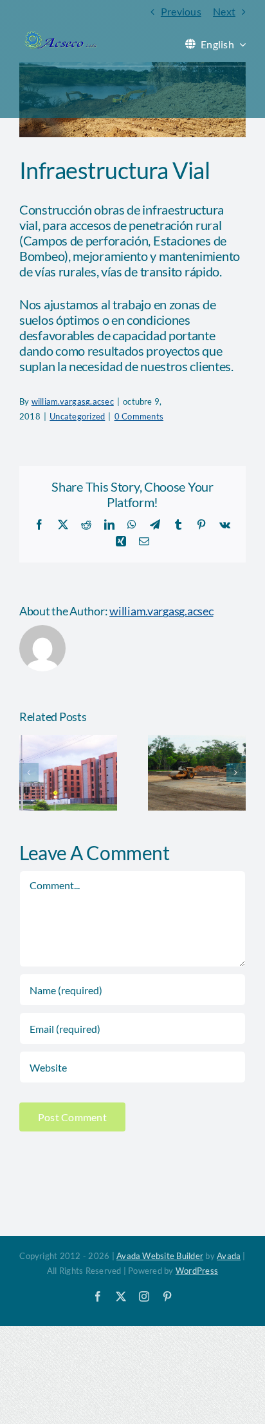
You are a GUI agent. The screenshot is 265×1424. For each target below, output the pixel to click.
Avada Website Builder (159, 1256)
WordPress (197, 1270)
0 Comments (138, 416)
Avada (229, 1256)
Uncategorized (77, 416)
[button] (29, 772)
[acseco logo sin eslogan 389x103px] (59, 36)
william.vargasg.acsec (73, 401)
